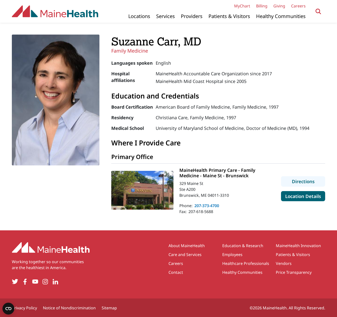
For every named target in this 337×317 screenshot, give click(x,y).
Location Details (305, 196)
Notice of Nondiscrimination (69, 308)
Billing (261, 6)
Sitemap (109, 308)
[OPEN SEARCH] (318, 11)
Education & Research (242, 245)
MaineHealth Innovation (298, 245)
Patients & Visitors (229, 16)
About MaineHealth (186, 245)
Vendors (284, 263)
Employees (232, 254)
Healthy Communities (281, 16)
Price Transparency (294, 272)
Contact (175, 272)
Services (165, 16)
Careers (298, 6)
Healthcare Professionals (245, 263)
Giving (279, 6)
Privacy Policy (24, 308)
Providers (192, 16)
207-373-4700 (206, 205)
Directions (308, 181)
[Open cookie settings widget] (8, 309)
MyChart (242, 6)
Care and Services (185, 254)
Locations (139, 16)
